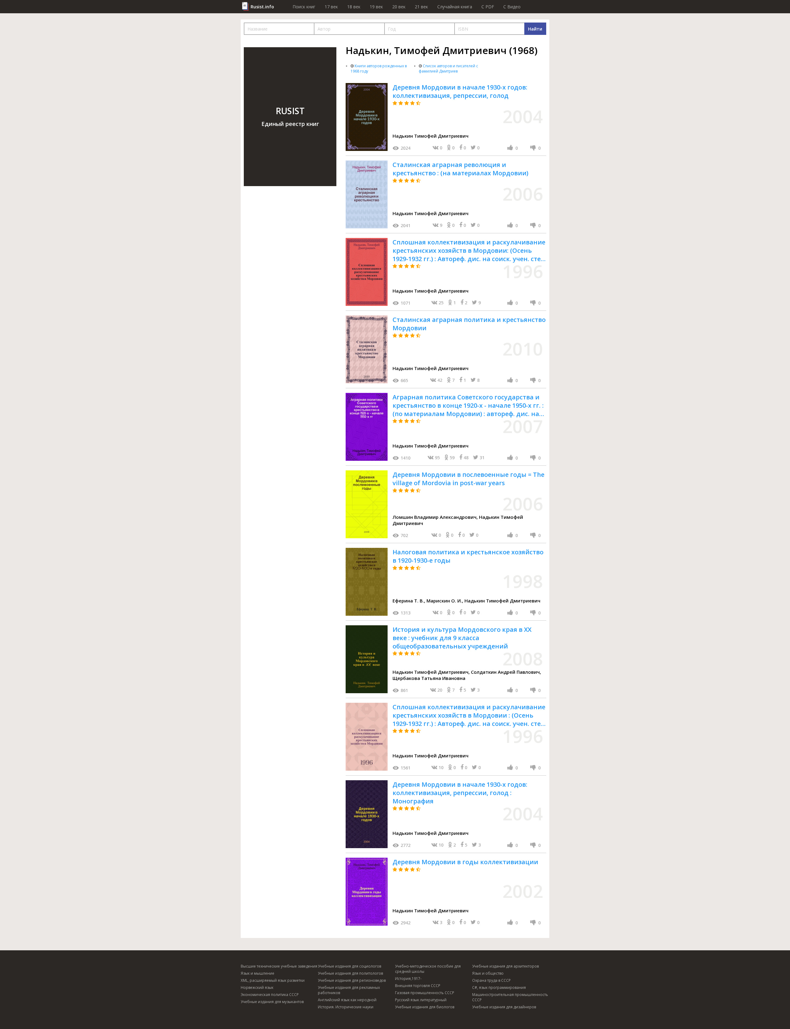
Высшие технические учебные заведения (279, 966)
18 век (353, 7)
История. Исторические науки (345, 1007)
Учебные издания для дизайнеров (504, 1007)
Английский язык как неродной (347, 999)
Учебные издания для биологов (424, 1007)
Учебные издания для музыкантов (272, 1001)
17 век (331, 7)
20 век (398, 7)
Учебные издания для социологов (349, 966)
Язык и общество (488, 973)
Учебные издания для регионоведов (352, 980)
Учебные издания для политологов (350, 973)
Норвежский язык (257, 987)
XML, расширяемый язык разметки (273, 980)
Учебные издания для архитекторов (505, 966)
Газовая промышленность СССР (424, 992)
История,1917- (408, 978)
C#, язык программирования (499, 987)
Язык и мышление (257, 973)
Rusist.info (262, 7)
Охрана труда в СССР (491, 980)
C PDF (487, 7)
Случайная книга (454, 7)
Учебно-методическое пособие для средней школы (428, 969)
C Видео (512, 7)
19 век (376, 7)
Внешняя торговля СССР (417, 985)
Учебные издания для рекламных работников (349, 990)
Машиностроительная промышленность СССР (510, 997)
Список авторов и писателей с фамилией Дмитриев (448, 68)
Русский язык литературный (421, 999)
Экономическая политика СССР (270, 994)
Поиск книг (304, 7)
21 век (421, 7)
